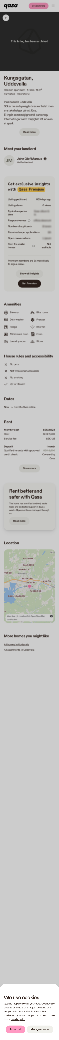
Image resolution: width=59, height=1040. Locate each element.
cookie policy (18, 1019)
